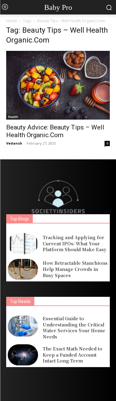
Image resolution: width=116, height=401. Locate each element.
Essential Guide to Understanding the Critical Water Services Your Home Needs (74, 327)
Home (11, 20)
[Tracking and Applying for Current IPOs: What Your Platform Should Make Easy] (23, 243)
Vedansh (14, 143)
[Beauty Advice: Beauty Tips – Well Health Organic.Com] (58, 85)
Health (13, 117)
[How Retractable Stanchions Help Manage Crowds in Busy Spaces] (23, 269)
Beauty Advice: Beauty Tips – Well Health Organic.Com (55, 131)
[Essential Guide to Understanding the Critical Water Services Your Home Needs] (23, 326)
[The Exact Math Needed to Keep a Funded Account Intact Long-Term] (23, 354)
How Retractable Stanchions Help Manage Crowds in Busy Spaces (75, 269)
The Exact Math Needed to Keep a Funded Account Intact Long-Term (72, 355)
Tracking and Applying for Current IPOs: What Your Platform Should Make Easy (74, 243)
